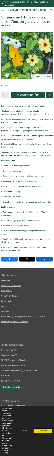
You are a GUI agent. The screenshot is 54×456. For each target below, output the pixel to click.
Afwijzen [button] (23, 431)
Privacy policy (6, 301)
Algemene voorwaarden (11, 286)
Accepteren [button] (43, 431)
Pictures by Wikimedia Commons (14, 322)
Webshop (5, 312)
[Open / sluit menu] (3, 10)
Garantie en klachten (9, 296)
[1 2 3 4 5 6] (5, 95)
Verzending (5, 281)
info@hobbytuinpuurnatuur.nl (13, 365)
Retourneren (6, 291)
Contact (4, 306)
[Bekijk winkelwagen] (51, 10)
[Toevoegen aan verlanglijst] (49, 95)
